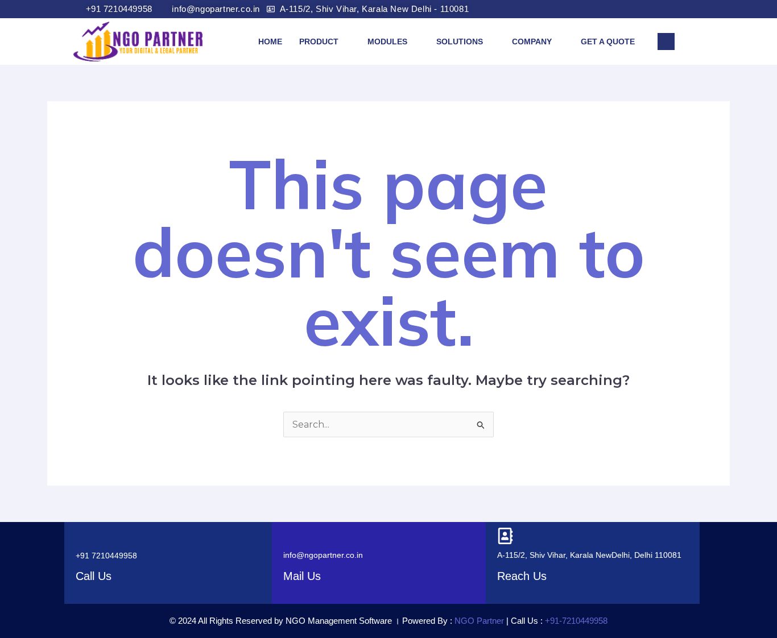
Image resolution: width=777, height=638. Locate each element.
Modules (387, 41)
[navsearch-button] (666, 41)
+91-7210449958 (576, 620)
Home (270, 41)
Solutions (459, 41)
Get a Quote (608, 41)
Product (318, 41)
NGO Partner (478, 620)
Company (532, 41)
